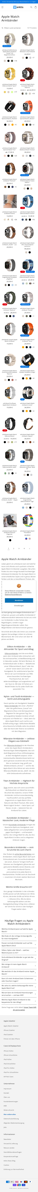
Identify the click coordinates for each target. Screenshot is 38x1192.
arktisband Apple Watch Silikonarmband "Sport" (9, 85)
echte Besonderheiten (23, 854)
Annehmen (19, 600)
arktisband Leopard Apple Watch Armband (9, 340)
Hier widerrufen (10, 1114)
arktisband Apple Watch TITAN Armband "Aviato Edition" (27, 181)
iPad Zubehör (8, 1034)
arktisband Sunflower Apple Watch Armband (9, 404)
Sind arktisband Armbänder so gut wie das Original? (17, 958)
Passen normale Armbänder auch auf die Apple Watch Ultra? (17, 944)
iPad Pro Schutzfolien (11, 1072)
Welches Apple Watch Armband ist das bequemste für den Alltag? (16, 1001)
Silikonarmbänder (11, 654)
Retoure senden (9, 1148)
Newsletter (7, 1139)
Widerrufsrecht (9, 1110)
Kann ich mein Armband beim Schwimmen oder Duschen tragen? (17, 979)
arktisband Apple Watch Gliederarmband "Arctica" (27, 148)
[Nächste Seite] (29, 548)
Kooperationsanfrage (11, 1156)
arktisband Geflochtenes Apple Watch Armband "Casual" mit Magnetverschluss (9, 52)
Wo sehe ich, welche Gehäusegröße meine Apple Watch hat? (17, 987)
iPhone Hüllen (8, 1051)
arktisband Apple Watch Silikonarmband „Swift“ (9, 466)
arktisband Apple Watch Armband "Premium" (9, 180)
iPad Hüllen (8, 1059)
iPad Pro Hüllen (9, 1068)
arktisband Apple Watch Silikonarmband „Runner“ (27, 276)
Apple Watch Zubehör (11, 1026)
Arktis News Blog (9, 1161)
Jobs (5, 1127)
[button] (2, 7)
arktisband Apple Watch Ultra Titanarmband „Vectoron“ (27, 244)
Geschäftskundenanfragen (13, 1152)
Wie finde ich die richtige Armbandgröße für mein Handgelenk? (17, 937)
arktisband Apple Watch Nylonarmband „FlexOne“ (9, 117)
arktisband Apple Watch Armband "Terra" (27, 340)
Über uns (7, 1097)
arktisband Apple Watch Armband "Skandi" (27, 309)
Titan (5, 788)
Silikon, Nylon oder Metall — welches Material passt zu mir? (15, 951)
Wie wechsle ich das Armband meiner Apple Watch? (18, 972)
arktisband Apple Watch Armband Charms (9, 212)
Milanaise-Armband (14, 745)
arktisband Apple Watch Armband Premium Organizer (9, 532)
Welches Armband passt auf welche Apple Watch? (17, 930)
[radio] (4, 60)
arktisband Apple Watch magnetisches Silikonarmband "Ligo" (27, 500)
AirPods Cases (8, 1077)
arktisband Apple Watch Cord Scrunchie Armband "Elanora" (9, 372)
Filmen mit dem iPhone (12, 1039)
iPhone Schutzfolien (10, 1055)
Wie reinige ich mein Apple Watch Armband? (14, 965)
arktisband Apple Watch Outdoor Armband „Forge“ (27, 371)
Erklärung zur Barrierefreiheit (14, 1169)
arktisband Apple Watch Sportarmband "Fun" (9, 148)
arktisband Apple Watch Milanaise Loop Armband (27, 50)
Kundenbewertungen (11, 1101)
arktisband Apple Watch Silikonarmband (9, 435)
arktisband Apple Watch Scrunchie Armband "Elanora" (27, 86)
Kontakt (6, 1093)
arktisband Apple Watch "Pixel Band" (27, 531)
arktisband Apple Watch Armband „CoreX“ (27, 404)
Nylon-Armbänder (11, 706)
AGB (5, 1106)
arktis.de (15, 1188)
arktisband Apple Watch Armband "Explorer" (9, 309)
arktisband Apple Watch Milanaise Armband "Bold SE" (27, 467)
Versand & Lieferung (11, 1143)
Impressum (7, 1089)
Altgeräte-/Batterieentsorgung (14, 1123)
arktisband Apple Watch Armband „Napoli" (27, 435)
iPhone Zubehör (9, 1030)
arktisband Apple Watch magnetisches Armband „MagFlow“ (9, 277)
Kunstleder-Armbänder (17, 825)
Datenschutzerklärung (13, 595)
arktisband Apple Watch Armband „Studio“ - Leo (9, 243)
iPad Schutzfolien (10, 1064)
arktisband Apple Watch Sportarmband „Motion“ (27, 117)
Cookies (6, 1165)
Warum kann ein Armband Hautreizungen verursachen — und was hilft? (17, 994)
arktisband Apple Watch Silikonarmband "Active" (27, 212)
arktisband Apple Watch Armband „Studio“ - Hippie (10, 499)
